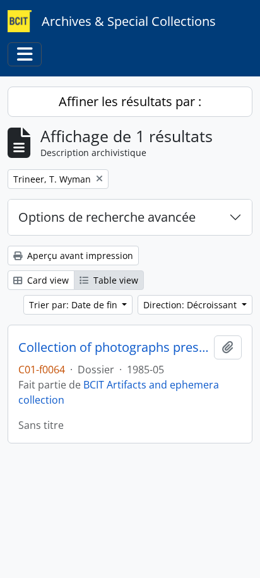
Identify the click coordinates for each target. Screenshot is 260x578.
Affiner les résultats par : (130, 101)
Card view (47, 280)
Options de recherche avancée (107, 217)
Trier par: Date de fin (74, 305)
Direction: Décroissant (191, 305)
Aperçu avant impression (79, 256)
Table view (114, 280)
